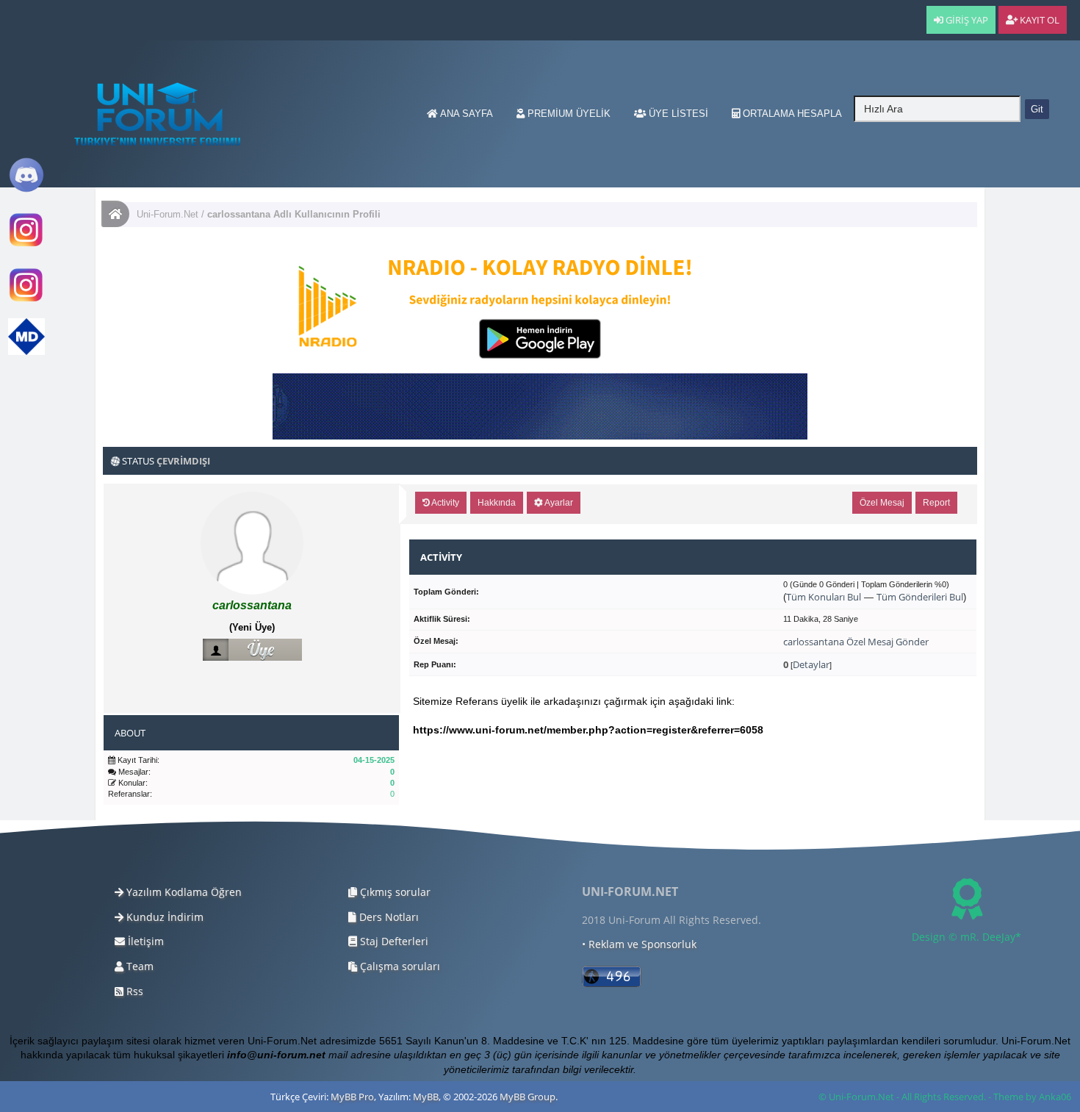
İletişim (144, 941)
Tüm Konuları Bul (823, 596)
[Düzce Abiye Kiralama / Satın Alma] (26, 300)
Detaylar (811, 664)
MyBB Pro (352, 1096)
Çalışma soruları (398, 966)
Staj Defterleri (392, 941)
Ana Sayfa (465, 113)
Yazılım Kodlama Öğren (182, 892)
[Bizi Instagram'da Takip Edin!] (26, 245)
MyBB (426, 1096)
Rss (133, 991)
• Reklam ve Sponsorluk (639, 944)
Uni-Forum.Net (167, 214)
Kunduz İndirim (163, 917)
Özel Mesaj (882, 503)
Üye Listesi (677, 113)
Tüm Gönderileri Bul (919, 596)
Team (138, 966)
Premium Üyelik (568, 113)
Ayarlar (558, 503)
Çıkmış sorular (394, 892)
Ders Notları (387, 917)
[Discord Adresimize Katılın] (26, 190)
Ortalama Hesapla (791, 113)
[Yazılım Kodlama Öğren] (26, 351)
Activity (444, 503)
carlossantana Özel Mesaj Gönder (856, 641)
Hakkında (497, 503)
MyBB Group (527, 1096)
